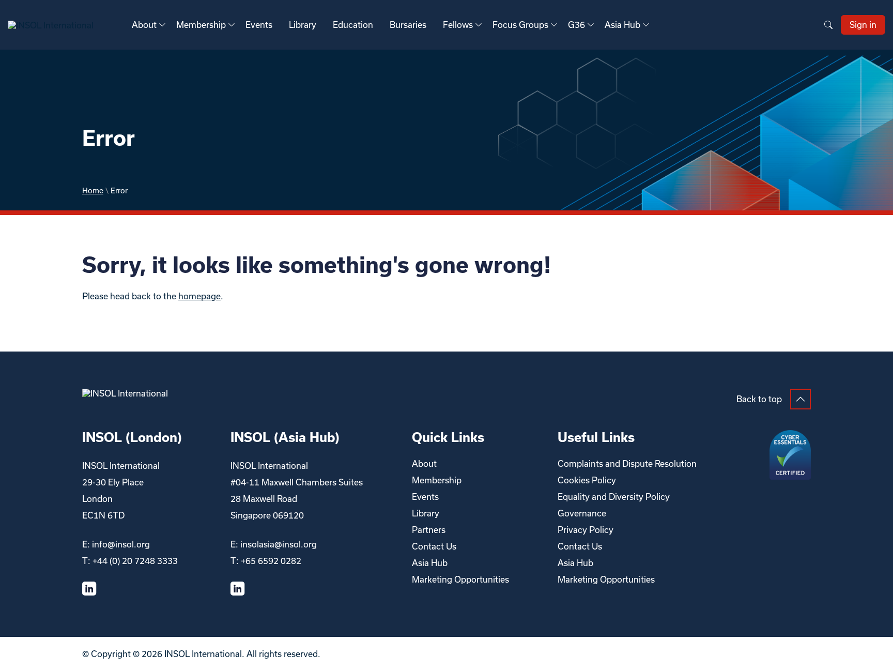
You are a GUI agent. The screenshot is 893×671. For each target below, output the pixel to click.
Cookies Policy (587, 480)
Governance (582, 513)
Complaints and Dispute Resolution (627, 463)
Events (258, 24)
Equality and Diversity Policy (614, 496)
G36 (576, 24)
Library (302, 24)
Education (353, 24)
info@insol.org (121, 544)
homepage (199, 296)
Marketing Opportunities (460, 579)
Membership (201, 24)
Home (92, 190)
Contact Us (434, 546)
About (144, 24)
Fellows (458, 24)
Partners (428, 530)
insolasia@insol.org (278, 544)
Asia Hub (622, 24)
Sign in (863, 24)
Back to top (759, 399)
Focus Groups (520, 24)
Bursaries (408, 24)
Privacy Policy (585, 530)
